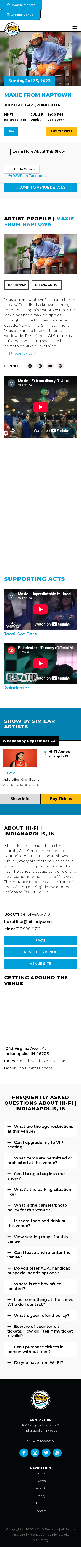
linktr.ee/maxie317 (20, 353)
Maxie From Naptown (39, 221)
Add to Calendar (25, 169)
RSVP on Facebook (29, 176)
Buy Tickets (61, 131)
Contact (40, 1511)
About (40, 1488)
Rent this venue (40, 952)
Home (41, 1473)
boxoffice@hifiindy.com (28, 921)
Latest (40, 1503)
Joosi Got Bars (19, 105)
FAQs (40, 940)
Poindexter (48, 105)
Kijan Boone (18, 779)
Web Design (37, 1534)
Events (40, 1481)
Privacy (40, 1496)
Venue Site (40, 964)
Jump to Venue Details (42, 187)
